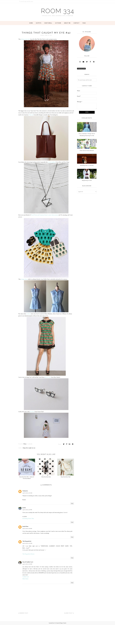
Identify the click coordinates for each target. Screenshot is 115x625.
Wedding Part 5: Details (87, 165)
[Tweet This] (63, 444)
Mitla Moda (25, 579)
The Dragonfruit (26, 541)
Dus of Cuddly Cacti (27, 562)
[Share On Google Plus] (69, 444)
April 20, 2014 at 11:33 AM (27, 493)
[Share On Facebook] (66, 444)
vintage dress (24, 279)
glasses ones (48, 377)
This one (31, 115)
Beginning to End (87, 180)
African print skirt (25, 39)
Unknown (25, 491)
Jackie (24, 508)
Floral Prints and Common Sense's (39, 215)
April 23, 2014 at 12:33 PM (27, 564)
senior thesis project (53, 215)
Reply (72, 503)
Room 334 (57, 11)
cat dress (28, 314)
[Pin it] (72, 444)
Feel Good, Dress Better (87, 150)
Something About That (28, 518)
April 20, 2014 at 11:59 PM (27, 543)
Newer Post (24, 613)
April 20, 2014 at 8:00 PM (27, 528)
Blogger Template (63, 623)
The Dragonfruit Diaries (28, 554)
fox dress (32, 411)
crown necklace (51, 162)
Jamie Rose (25, 526)
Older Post (68, 613)
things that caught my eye (29, 448)
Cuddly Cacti (25, 577)
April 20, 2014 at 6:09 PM (27, 509)
